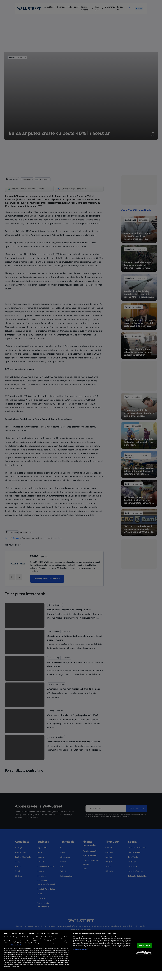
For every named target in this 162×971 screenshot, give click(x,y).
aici (37, 958)
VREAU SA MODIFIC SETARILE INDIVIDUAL (144, 953)
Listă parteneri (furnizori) (80, 949)
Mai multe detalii (16, 945)
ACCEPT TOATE (144, 945)
